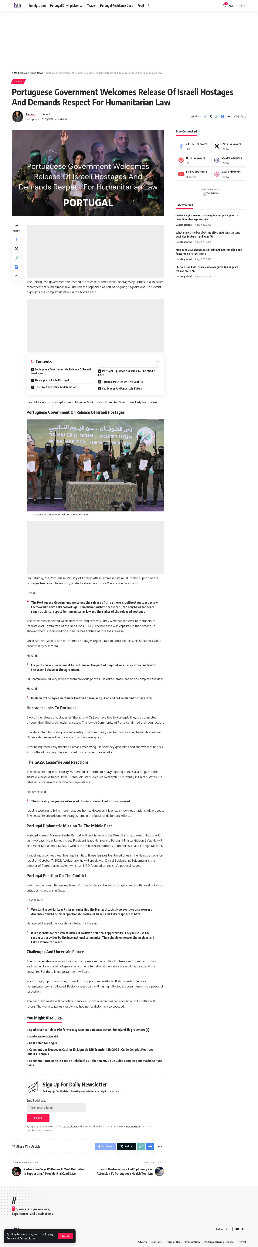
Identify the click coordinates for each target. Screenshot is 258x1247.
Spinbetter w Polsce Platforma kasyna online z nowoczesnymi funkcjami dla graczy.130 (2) (89, 1030)
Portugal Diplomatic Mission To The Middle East (126, 372)
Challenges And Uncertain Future (122, 388)
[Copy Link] (216, 117)
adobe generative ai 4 (43, 1036)
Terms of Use (27, 1238)
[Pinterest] (193, 160)
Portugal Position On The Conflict (122, 381)
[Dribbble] (228, 174)
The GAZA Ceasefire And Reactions (56, 387)
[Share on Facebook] (205, 117)
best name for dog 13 (43, 1043)
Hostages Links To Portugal (52, 380)
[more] (148, 5)
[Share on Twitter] (210, 117)
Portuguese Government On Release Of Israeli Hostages (61, 371)
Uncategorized (184, 224)
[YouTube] (237, 1229)
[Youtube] (193, 174)
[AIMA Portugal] (17, 5)
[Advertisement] (113, 39)
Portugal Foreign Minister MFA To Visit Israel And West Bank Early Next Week (105, 402)
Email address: (36, 1100)
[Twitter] (228, 146)
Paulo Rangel (71, 835)
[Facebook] (193, 146)
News (18, 81)
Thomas (30, 114)
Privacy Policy (133, 1126)
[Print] (222, 117)
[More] (228, 117)
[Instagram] (228, 160)
